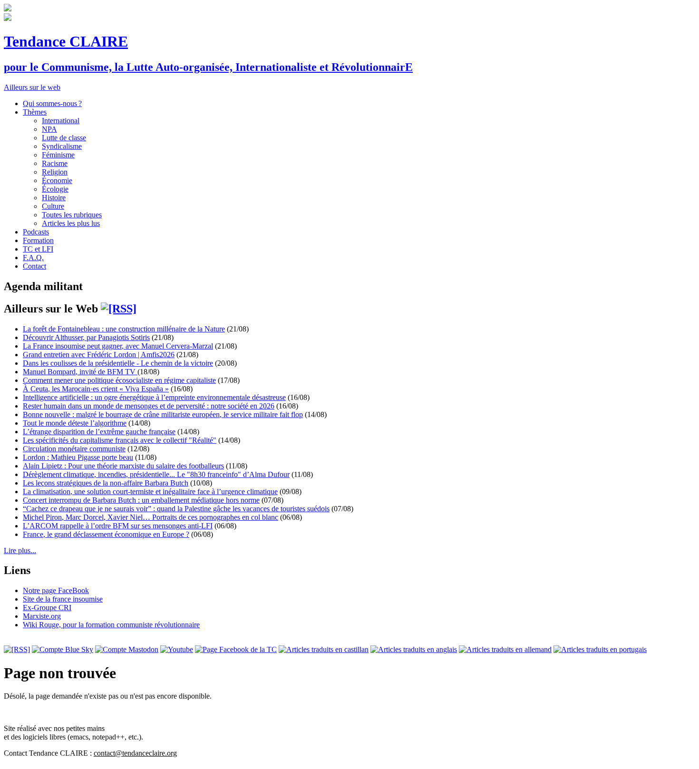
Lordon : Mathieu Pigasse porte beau (78, 457)
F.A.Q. (33, 257)
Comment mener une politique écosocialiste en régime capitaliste (119, 380)
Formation (38, 240)
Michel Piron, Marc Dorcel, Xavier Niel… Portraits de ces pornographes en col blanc (150, 517)
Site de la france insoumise (63, 599)
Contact (34, 266)
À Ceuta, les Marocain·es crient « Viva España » (96, 389)
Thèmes (35, 112)
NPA (49, 129)
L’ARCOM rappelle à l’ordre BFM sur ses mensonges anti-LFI (118, 526)
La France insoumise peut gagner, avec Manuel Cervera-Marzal (118, 346)
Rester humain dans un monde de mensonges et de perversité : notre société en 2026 (148, 406)
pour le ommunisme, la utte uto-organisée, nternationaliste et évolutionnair (208, 67)
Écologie (55, 189)
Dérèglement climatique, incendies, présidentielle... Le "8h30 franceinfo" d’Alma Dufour (156, 474)
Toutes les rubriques (72, 215)
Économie (57, 180)
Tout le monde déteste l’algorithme (74, 423)
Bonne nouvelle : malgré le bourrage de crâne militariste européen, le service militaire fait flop (163, 414)
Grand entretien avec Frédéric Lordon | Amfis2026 (99, 354)
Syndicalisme (62, 146)
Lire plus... (20, 550)
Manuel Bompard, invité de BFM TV (80, 372)
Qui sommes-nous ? (52, 103)
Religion (55, 172)
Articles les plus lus (71, 223)
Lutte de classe (64, 138)
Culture (53, 206)
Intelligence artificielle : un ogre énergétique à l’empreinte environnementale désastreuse (154, 397)
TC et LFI (38, 249)
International (60, 121)
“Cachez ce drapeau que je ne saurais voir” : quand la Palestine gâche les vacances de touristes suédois (176, 509)
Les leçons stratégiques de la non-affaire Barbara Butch (105, 483)
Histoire (54, 198)
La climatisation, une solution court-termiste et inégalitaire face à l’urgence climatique (150, 491)
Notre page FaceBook (56, 590)
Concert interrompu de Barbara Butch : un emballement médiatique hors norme (141, 500)
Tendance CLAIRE (66, 41)
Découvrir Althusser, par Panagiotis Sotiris (86, 337)
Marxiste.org (42, 616)
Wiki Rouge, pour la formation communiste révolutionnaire (111, 625)
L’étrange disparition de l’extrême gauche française (99, 432)
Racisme (55, 163)
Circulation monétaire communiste (74, 449)
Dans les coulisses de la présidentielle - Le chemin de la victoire (118, 363)
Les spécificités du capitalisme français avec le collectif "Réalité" (119, 440)
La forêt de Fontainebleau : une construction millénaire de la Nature (124, 329)
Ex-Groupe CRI (47, 608)
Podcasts (36, 232)
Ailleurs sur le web (32, 87)
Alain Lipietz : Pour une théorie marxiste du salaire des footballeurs (123, 466)
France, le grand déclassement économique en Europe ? (106, 534)
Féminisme (58, 155)
